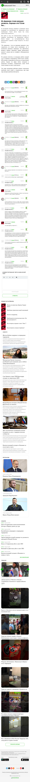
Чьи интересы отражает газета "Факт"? (16, 323)
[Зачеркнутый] (12, 277)
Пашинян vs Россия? (22, 9)
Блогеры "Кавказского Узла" (12, 10)
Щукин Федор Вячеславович (11, 515)
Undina (12, 175)
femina (12, 121)
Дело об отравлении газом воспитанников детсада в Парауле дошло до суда (13, 525)
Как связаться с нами (12, 757)
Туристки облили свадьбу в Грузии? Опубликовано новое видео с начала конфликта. (15, 637)
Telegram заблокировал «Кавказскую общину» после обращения (14, 662)
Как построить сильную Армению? (16, 328)
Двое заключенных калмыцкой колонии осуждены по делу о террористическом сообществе (14, 432)
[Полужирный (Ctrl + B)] (4, 277)
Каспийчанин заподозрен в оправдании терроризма (12, 531)
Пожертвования (25, 757)
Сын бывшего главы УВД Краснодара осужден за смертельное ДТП (13, 377)
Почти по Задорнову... (12, 314)
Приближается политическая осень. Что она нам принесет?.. (17, 318)
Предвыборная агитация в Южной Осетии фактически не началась (15, 403)
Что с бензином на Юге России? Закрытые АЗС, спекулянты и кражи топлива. (15, 739)
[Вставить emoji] (16, 277)
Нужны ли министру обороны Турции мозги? (16, 305)
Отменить (15, 295)
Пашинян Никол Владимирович (12, 476)
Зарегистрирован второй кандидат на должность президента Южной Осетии (15, 538)
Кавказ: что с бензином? (9, 9)
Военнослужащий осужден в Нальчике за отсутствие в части (14, 446)
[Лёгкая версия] (7, 1)
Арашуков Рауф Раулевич (10, 495)
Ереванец (22, 10)
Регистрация (15, 291)
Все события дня (24, 557)
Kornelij (12, 87)
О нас (2, 757)
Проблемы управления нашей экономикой (17, 310)
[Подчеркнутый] (9, 277)
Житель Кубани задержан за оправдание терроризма (14, 336)
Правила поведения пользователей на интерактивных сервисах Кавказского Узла (15, 773)
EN (4, 1)
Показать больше (15, 744)
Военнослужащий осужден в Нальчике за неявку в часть (13, 554)
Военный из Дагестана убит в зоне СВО (12, 548)
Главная (3, 10)
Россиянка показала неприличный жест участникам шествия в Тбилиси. (12, 714)
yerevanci (13, 96)
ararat (12, 181)
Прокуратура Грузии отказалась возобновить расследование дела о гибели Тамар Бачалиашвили (15, 361)
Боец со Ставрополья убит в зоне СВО (12, 544)
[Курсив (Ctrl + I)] (6, 277)
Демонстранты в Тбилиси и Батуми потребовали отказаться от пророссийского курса (13, 581)
